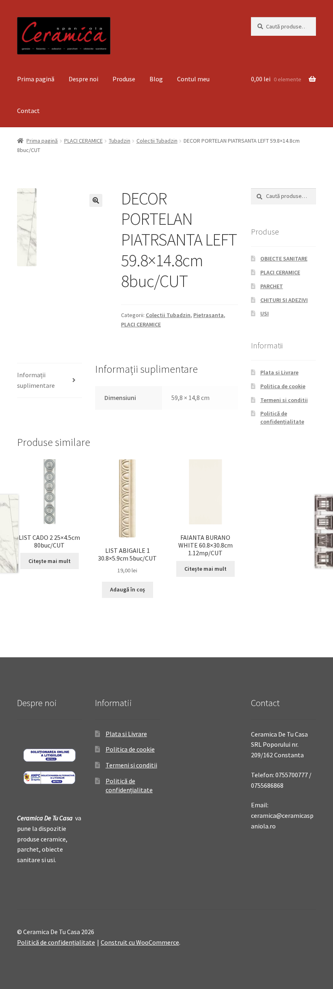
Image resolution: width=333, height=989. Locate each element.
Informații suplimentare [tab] (36, 380)
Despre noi (83, 79)
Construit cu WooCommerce (140, 942)
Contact (28, 111)
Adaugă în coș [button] (127, 589)
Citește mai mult (49, 561)
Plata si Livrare (279, 372)
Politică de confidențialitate (282, 417)
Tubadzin (119, 140)
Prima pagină (35, 79)
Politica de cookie (282, 386)
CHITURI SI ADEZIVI (284, 300)
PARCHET (271, 286)
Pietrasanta (208, 315)
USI (264, 313)
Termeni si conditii (284, 400)
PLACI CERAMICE (83, 140)
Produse (123, 79)
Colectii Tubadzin (156, 140)
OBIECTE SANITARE (283, 258)
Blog (156, 79)
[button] (95, 200)
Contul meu (193, 79)
